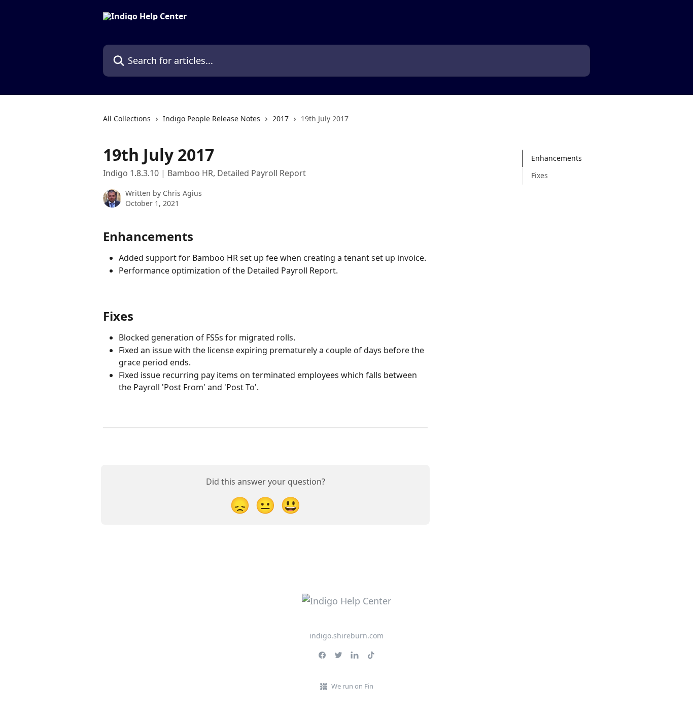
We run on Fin (352, 686)
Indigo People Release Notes (211, 118)
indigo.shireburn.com (346, 635)
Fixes (539, 175)
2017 (280, 118)
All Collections (127, 118)
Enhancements (556, 158)
